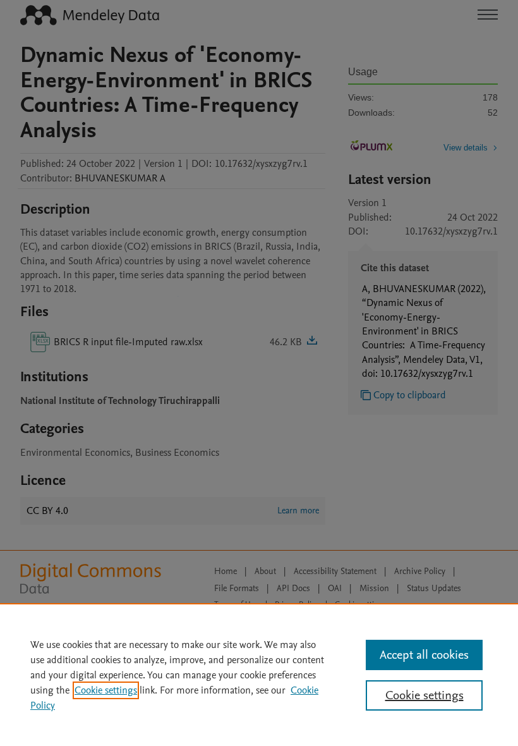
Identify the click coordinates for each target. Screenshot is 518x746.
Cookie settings (106, 690)
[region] (259, 674)
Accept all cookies (424, 655)
